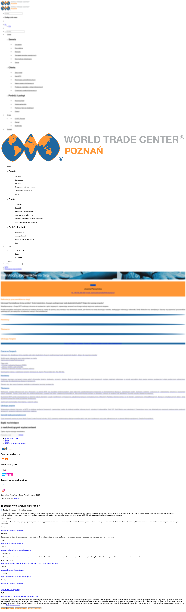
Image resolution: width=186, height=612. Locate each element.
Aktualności (9, 438)
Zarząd (17, 254)
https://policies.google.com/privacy (12, 530)
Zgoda (5, 510)
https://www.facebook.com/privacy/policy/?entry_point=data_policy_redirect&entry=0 (29, 563)
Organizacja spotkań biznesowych (26, 222)
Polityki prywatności (13, 605)
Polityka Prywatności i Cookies (15, 443)
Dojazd (17, 243)
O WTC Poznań (20, 250)
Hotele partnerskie (20, 236)
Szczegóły (14, 510)
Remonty (18, 183)
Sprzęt (17, 194)
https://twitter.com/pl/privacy (10, 590)
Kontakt (9, 261)
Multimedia (18, 257)
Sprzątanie (18, 176)
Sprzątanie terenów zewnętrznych (25, 187)
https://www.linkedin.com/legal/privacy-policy (16, 550)
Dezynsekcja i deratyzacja (23, 190)
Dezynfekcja (19, 180)
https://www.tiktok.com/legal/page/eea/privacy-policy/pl (19, 596)
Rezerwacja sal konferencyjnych (25, 211)
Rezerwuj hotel (19, 232)
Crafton (16, 498)
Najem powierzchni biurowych (24, 215)
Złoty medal (18, 204)
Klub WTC (18, 208)
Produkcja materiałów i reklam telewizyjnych (29, 218)
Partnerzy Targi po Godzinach (24, 239)
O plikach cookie (26, 510)
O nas (9, 246)
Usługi (9, 166)
